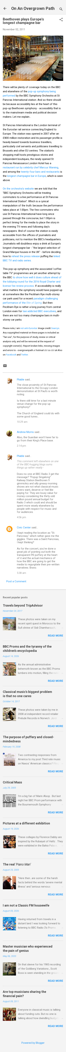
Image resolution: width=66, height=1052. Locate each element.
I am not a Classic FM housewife (26, 905)
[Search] (61, 9)
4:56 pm (21, 517)
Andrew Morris (25, 432)
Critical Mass (12, 782)
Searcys (55, 328)
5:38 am (21, 573)
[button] (61, 19)
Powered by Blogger (33, 1042)
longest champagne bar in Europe (26, 176)
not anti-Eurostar (28, 328)
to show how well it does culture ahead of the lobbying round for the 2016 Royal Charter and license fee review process (32, 281)
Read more (55, 635)
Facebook (11, 354)
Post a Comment (16, 581)
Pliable (20, 379)
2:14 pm (21, 445)
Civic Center (24, 527)
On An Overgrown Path (33, 8)
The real (17, 864)
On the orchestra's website (18, 188)
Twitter (24, 354)
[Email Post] (5, 366)
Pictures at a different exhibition (26, 823)
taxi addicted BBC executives (39, 311)
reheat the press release (26, 256)
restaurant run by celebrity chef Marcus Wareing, (31, 167)
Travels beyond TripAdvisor (23, 605)
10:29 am (22, 421)
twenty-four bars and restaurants (40, 171)
